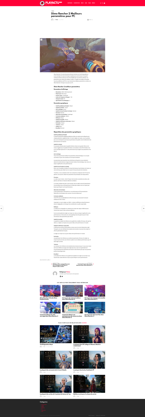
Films (89, 3)
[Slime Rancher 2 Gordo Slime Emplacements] (50, 291)
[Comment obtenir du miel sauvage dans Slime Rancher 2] (50, 307)
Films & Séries (44, 404)
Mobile (42, 406)
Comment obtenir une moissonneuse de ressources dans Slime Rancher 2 (72, 316)
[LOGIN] (104, 3)
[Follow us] (100, 3)
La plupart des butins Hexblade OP (83, 370)
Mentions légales (92, 415)
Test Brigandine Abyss (46, 344)
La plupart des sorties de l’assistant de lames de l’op (55, 394)
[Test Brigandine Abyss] (56, 334)
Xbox (82, 3)
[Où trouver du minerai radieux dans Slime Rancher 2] (72, 291)
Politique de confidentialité (100, 415)
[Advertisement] (72, 30)
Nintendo (70, 3)
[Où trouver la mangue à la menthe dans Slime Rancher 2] (95, 291)
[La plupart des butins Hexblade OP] (89, 360)
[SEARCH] (102, 3)
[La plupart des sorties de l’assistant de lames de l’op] (56, 384)
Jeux (86, 3)
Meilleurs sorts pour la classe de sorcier (84, 394)
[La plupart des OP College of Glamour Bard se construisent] (89, 334)
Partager (41, 40)
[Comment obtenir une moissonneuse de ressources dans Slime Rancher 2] (72, 307)
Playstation (77, 3)
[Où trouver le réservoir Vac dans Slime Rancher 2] (95, 307)
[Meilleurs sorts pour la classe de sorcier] (89, 384)
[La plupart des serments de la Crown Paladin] (56, 360)
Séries (93, 3)
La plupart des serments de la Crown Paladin (53, 370)
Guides (41, 312)
